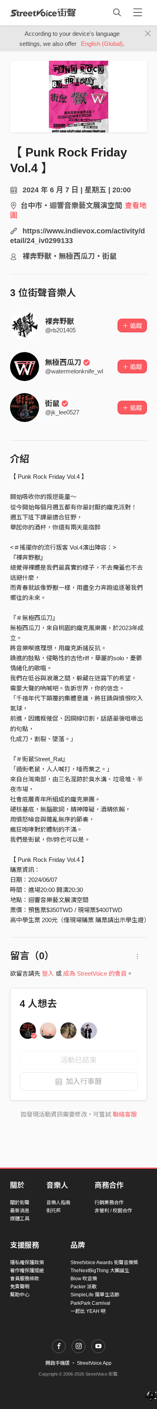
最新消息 (19, 1210)
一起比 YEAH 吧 (87, 1311)
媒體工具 (19, 1219)
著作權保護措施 (27, 1270)
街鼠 (52, 404)
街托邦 (53, 1210)
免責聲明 (19, 1287)
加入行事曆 (84, 1081)
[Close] (148, 34)
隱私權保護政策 (27, 1262)
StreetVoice (43, 12)
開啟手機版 (57, 1363)
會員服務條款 (24, 1278)
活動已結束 (78, 1060)
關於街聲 (19, 1202)
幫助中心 (19, 1295)
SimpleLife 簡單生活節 (94, 1295)
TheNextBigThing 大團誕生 (99, 1270)
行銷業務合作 (109, 1202)
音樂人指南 (58, 1202)
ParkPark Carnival (90, 1303)
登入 (48, 973)
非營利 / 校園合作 (113, 1210)
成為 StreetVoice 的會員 (95, 973)
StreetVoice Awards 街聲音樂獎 (104, 1262)
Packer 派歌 (83, 1287)
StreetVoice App (94, 1363)
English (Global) (102, 43)
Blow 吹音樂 (83, 1278)
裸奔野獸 (59, 321)
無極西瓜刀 (63, 362)
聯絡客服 (125, 1114)
